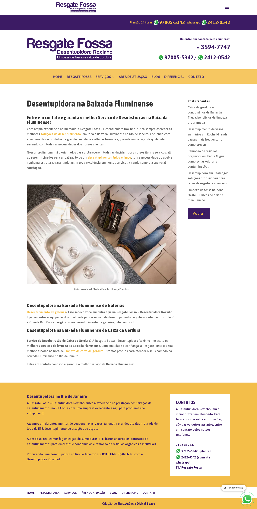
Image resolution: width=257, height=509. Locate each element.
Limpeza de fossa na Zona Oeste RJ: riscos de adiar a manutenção (206, 195)
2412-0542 (208, 22)
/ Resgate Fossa (190, 467)
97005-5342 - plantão (196, 451)
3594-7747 (213, 47)
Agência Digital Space (140, 503)
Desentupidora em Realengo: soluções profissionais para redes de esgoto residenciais (208, 178)
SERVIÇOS (103, 77)
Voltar (199, 213)
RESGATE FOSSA (79, 77)
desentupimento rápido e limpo (109, 157)
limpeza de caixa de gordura (84, 351)
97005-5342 (157, 22)
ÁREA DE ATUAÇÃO (133, 77)
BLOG (155, 77)
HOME (58, 77)
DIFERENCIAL (174, 77)
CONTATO (196, 77)
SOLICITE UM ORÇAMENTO (115, 454)
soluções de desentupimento (61, 134)
